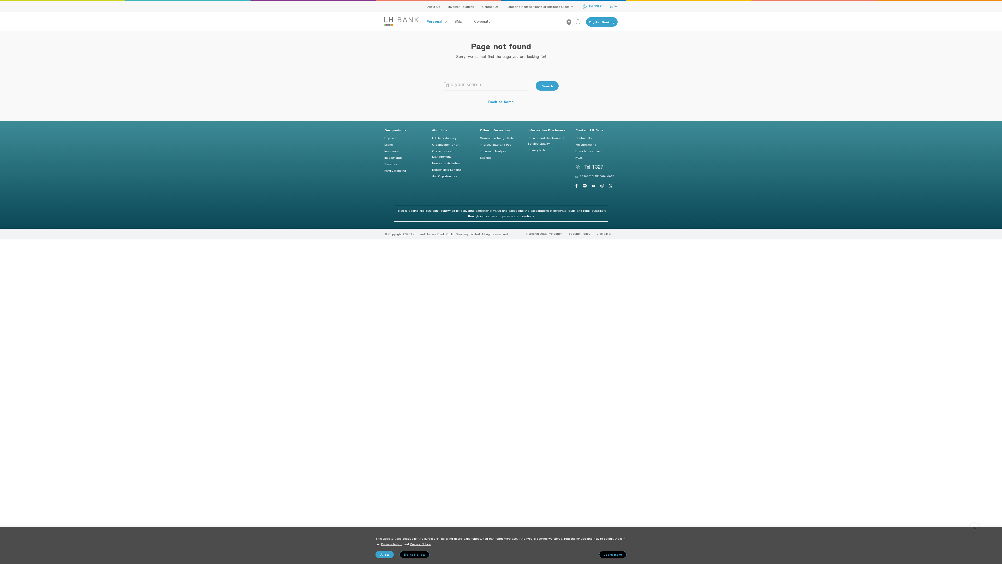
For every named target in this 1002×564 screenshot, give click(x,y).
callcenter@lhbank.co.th (597, 176)
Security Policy (579, 233)
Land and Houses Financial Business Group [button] (538, 6)
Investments (393, 157)
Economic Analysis (493, 151)
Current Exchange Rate (497, 138)
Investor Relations (461, 6)
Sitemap (485, 157)
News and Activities (446, 163)
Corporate (482, 21)
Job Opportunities (444, 176)
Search (547, 86)
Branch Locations (587, 151)
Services (390, 164)
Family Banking (395, 170)
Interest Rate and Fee (495, 144)
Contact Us (490, 6)
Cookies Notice (391, 544)
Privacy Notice (538, 150)
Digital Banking (602, 22)
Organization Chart (446, 144)
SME (459, 21)
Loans (388, 144)
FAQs (578, 157)
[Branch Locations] (571, 22)
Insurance (391, 151)
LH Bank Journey (444, 138)
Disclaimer (604, 233)
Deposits (390, 138)
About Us (433, 6)
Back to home (501, 101)
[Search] (581, 22)
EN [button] (612, 6)
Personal (435, 21)
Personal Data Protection (544, 233)
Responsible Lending (447, 169)
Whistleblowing (585, 144)
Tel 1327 (594, 6)
